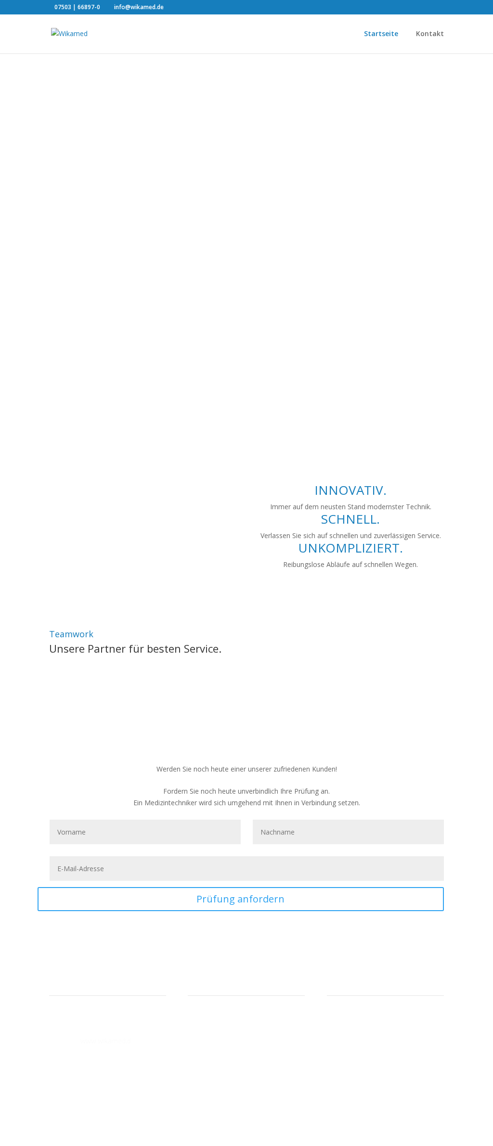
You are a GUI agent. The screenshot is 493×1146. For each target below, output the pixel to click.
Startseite (381, 34)
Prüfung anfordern (240, 898)
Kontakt (430, 34)
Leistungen (85, 134)
